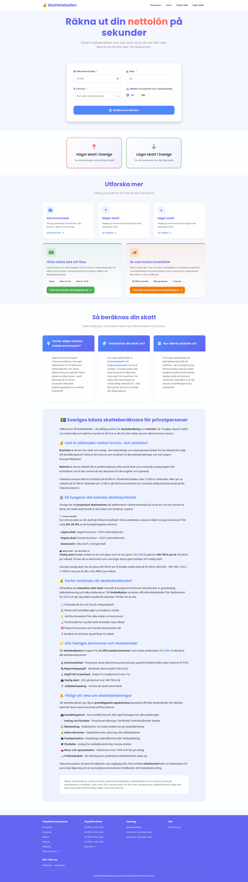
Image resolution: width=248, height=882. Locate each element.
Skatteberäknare (134, 827)
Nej (143, 95)
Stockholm (47, 827)
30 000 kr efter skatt (93, 827)
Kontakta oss (174, 827)
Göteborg (46, 832)
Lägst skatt (198, 5)
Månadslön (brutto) (87, 71)
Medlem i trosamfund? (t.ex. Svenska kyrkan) (151, 89)
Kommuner (155, 5)
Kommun (81, 89)
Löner (169, 5)
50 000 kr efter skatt (93, 837)
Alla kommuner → (50, 851)
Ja (132, 95)
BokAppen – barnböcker (53, 865)
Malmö (45, 837)
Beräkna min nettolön (126, 110)
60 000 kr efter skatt (93, 842)
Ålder (133, 71)
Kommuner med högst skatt (139, 832)
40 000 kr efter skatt (93, 832)
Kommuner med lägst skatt (139, 837)
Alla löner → (90, 847)
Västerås (46, 847)
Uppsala (46, 842)
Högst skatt (182, 5)
